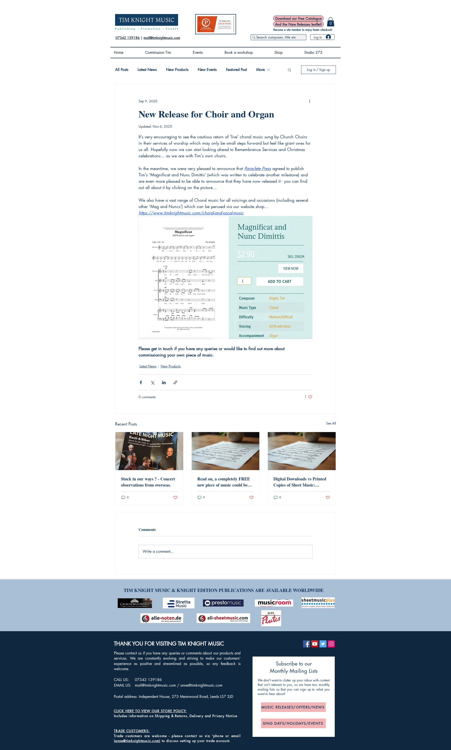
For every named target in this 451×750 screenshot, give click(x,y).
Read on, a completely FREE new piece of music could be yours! (223, 482)
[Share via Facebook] (141, 382)
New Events (207, 69)
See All (331, 423)
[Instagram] (331, 643)
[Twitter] (323, 643)
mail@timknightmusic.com (162, 37)
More (260, 69)
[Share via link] (175, 382)
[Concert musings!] (149, 451)
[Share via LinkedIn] (164, 382)
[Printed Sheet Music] (226, 451)
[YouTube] (314, 643)
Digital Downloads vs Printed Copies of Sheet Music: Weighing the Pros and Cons (299, 482)
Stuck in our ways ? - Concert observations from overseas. (148, 482)
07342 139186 (128, 37)
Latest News (147, 69)
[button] (330, 21)
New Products (177, 69)
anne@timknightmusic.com (201, 685)
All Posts (121, 69)
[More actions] (309, 101)
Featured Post (236, 69)
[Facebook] (306, 643)
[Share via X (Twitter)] (152, 382)
